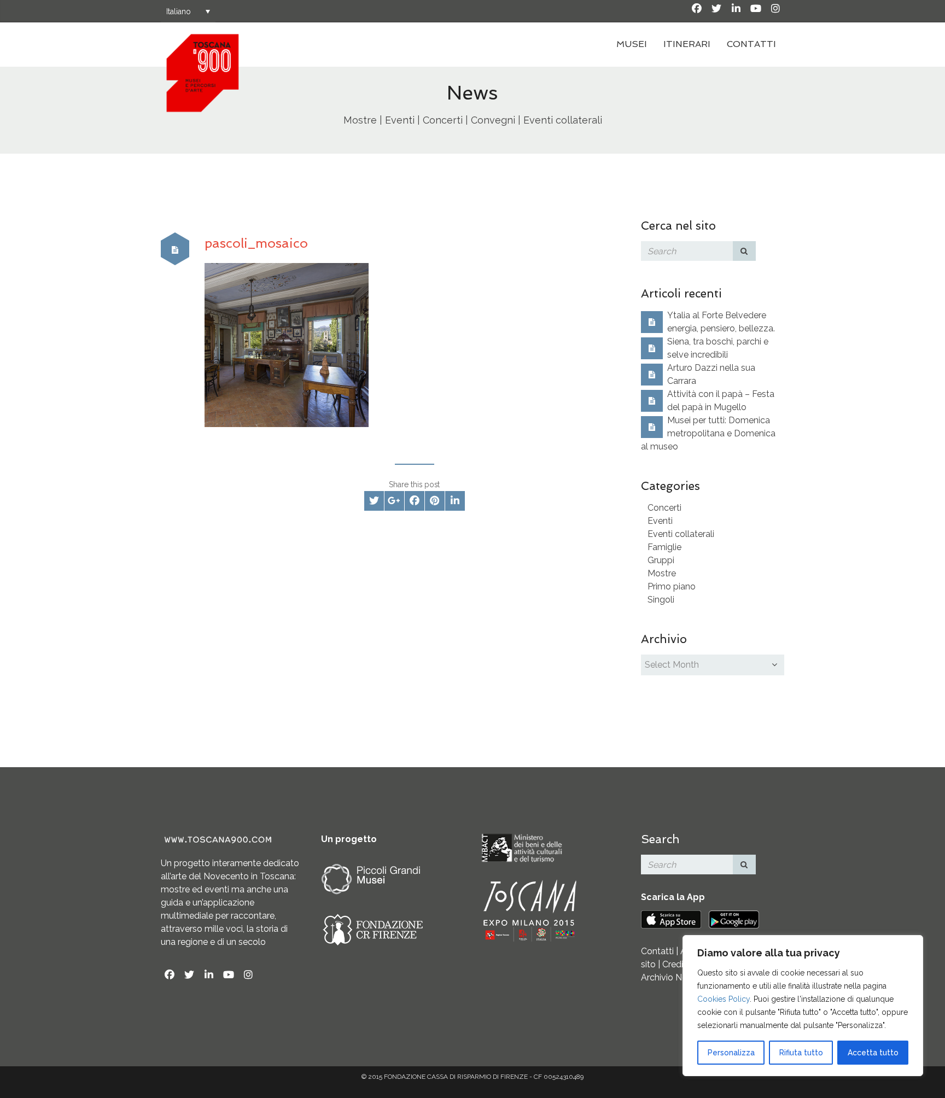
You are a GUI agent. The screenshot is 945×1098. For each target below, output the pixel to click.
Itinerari (686, 44)
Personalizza (731, 1052)
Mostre (662, 573)
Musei (631, 44)
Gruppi (661, 560)
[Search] (744, 251)
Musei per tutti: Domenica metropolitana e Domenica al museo (708, 433)
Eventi (660, 521)
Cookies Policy (723, 999)
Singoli (661, 599)
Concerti (664, 508)
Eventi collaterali (681, 534)
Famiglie (664, 547)
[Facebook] (696, 8)
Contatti (751, 44)
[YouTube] (755, 8)
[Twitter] (716, 8)
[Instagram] (775, 8)
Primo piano (672, 586)
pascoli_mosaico (256, 243)
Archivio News (669, 977)
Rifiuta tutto (801, 1052)
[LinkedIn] (736, 8)
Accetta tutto (873, 1052)
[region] (802, 1005)
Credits (676, 964)
